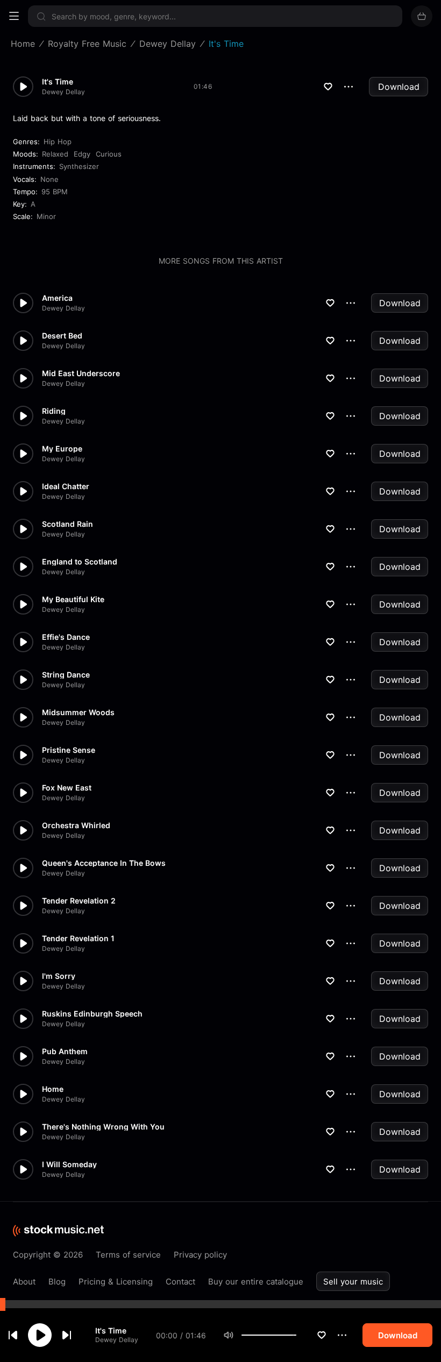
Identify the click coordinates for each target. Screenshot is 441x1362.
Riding (54, 411)
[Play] (40, 1335)
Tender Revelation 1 (78, 938)
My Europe (62, 449)
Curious (109, 154)
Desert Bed (62, 336)
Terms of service (128, 1255)
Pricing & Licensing (116, 1281)
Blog (57, 1281)
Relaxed (55, 154)
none (49, 179)
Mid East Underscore (81, 373)
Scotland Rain (67, 524)
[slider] (296, 1335)
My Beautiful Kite (73, 599)
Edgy (82, 154)
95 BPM (54, 191)
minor (46, 216)
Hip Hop (58, 141)
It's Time (110, 1330)
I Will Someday (69, 1164)
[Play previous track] (13, 1335)
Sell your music (353, 1281)
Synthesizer (79, 166)
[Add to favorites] (321, 1335)
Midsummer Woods (78, 712)
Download (398, 86)
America (57, 298)
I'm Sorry (58, 976)
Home (52, 1089)
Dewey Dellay (116, 1340)
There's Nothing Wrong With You (103, 1127)
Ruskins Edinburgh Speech (92, 1014)
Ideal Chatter (65, 486)
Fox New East (66, 788)
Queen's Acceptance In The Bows (104, 863)
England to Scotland (79, 562)
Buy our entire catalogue (255, 1281)
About (24, 1281)
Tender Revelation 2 (79, 901)
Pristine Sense (68, 750)
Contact (180, 1281)
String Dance (66, 675)
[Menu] (14, 16)
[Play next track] (66, 1335)
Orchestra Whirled (76, 825)
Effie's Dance (66, 637)
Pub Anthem (65, 1051)
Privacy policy (200, 1255)
